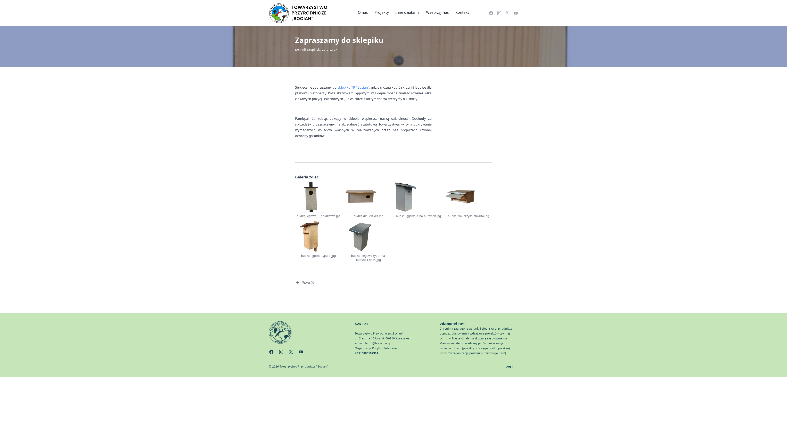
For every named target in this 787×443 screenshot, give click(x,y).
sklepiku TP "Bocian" (353, 87)
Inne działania (407, 12)
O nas (363, 12)
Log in (512, 366)
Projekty (381, 12)
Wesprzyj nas (437, 12)
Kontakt (462, 12)
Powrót (308, 282)
